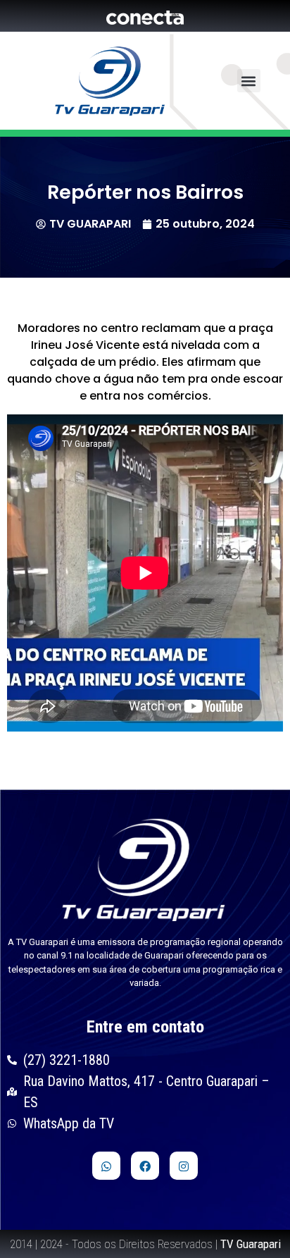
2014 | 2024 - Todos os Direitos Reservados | (145, 1244)
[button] (248, 80)
